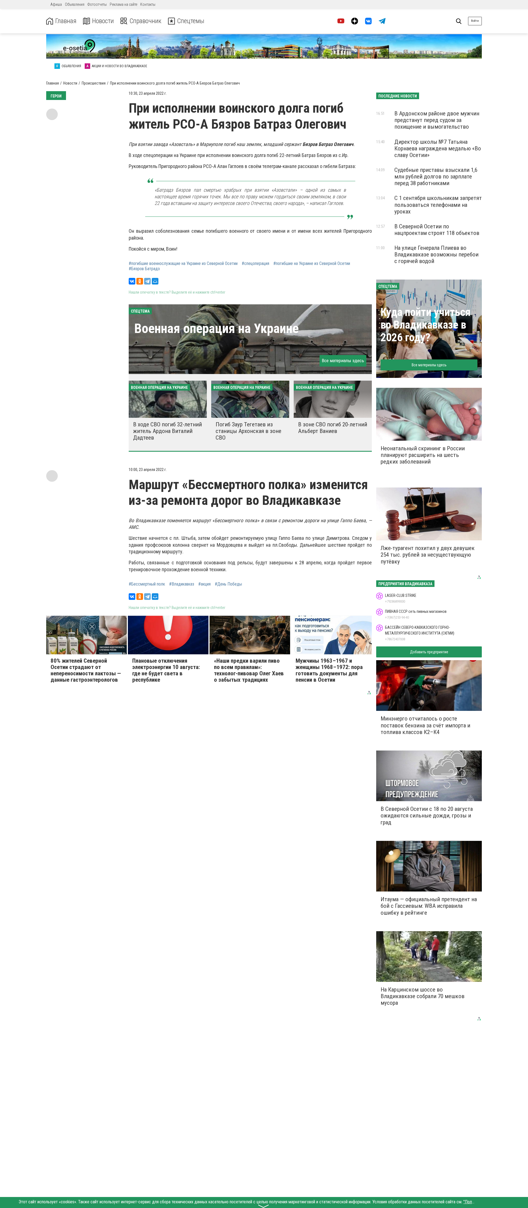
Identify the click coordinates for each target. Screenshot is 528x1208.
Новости (103, 21)
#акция (204, 584)
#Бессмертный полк (147, 584)
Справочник (145, 21)
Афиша (56, 4)
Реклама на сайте (123, 4)
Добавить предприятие (429, 652)
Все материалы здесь (343, 360)
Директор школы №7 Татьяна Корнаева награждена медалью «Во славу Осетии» (437, 148)
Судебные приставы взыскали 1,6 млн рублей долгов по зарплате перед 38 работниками (435, 176)
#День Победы (228, 584)
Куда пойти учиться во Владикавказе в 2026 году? (426, 325)
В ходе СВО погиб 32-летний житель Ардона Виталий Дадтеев (167, 431)
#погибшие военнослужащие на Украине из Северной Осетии (183, 263)
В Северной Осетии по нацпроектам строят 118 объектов (436, 229)
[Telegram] (147, 281)
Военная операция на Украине (216, 328)
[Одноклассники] (139, 281)
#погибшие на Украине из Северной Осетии (311, 263)
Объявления (74, 4)
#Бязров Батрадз (144, 268)
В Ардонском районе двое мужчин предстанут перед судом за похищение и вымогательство (436, 120)
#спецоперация (255, 263)
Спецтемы (190, 21)
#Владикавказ (181, 584)
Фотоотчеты (97, 4)
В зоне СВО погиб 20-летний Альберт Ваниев (332, 427)
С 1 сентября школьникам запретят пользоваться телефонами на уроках (438, 205)
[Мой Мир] (155, 281)
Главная (65, 21)
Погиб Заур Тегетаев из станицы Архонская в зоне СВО (248, 431)
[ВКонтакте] (132, 281)
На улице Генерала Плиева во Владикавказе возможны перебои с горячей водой (436, 254)
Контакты (147, 4)
